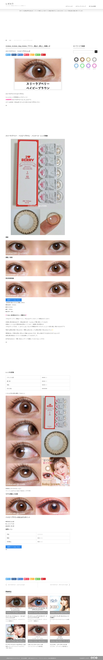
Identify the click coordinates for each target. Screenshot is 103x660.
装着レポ (47, 46)
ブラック (65, 641)
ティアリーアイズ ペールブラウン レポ (15, 644)
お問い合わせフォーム (32, 658)
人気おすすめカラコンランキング (13, 658)
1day (19, 46)
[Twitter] (94, 658)
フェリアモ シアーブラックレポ (58, 644)
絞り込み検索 (92, 6)
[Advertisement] (51, 26)
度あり (36, 46)
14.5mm (8, 612)
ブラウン (30, 46)
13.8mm (53, 612)
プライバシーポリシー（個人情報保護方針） (48, 658)
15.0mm (36, 612)
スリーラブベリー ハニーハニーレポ (16, 584)
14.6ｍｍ (31, 612)
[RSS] (92, 658)
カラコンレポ (69, 6)
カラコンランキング (81, 6)
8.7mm (43, 612)
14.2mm (14, 46)
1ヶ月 (12, 612)
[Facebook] (96, 658)
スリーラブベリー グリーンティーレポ (59, 584)
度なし (41, 46)
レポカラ (10, 4)
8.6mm (24, 46)
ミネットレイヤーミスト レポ (35, 644)
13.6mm (8, 46)
